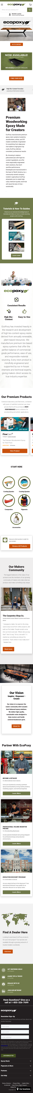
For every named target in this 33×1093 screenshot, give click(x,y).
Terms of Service (6, 1083)
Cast (8, 434)
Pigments (24, 509)
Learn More (16, 793)
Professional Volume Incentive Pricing (15, 827)
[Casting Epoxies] (8, 482)
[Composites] (8, 500)
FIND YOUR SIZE (16, 78)
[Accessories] (16, 518)
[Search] (29, 10)
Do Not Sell (7, 1085)
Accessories (16, 527)
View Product (15, 451)
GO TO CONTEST (16, 44)
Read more (8, 649)
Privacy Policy (16, 1083)
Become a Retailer (10, 778)
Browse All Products (19, 546)
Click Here (7, 951)
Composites (9, 509)
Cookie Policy (25, 1083)
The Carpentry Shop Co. (13, 616)
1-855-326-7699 (19, 1002)
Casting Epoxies (12, 436)
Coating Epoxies (24, 491)
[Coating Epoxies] (24, 482)
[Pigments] (24, 500)
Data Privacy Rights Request (19, 1085)
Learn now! (16, 255)
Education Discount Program (14, 877)
